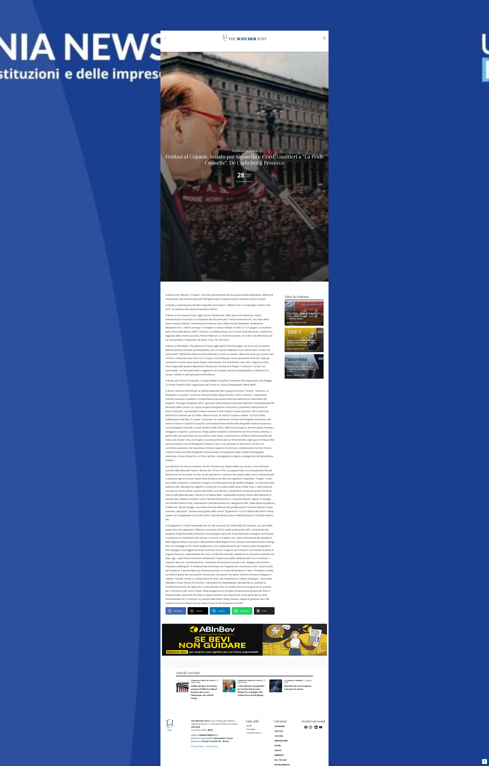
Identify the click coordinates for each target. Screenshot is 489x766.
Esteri (278, 745)
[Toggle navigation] (165, 38)
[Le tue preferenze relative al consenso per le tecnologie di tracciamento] (484, 761)
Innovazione (281, 740)
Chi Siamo (250, 729)
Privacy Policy (197, 746)
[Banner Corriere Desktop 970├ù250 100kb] (244, 639)
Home (249, 726)
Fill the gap (281, 760)
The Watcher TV (254, 733)
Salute (278, 750)
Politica (279, 731)
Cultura (279, 736)
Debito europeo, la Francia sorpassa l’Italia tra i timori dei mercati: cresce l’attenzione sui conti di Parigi (204, 692)
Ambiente (279, 755)
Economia (280, 726)
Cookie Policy (212, 746)
